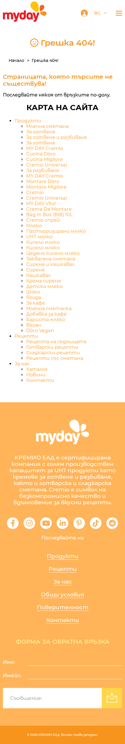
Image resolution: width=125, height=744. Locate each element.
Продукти (28, 121)
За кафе (35, 303)
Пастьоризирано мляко (56, 231)
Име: (9, 662)
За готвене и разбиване (56, 137)
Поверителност (62, 607)
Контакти (40, 380)
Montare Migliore (46, 187)
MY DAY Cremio (44, 148)
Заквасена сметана (50, 259)
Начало (16, 60)
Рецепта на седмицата (56, 341)
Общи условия (62, 594)
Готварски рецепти (52, 347)
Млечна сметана (47, 126)
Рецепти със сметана (54, 358)
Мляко (34, 225)
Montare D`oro (42, 181)
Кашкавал (38, 275)
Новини (35, 375)
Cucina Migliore (44, 159)
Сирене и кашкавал (50, 264)
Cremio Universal (46, 165)
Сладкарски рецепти (53, 352)
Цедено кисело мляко (53, 253)
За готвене (40, 132)
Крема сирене (43, 281)
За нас (22, 363)
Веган (33, 325)
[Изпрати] (112, 698)
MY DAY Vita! (41, 203)
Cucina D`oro (41, 154)
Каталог (37, 369)
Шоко (33, 292)
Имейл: (12, 675)
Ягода (33, 297)
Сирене (35, 270)
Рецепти (63, 569)
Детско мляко (44, 286)
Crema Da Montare (49, 209)
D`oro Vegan (40, 330)
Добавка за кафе (46, 314)
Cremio (35, 192)
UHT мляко (39, 236)
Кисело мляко (43, 242)
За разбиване (42, 170)
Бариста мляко (45, 319)
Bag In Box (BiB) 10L (49, 214)
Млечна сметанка (49, 308)
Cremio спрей (43, 220)
